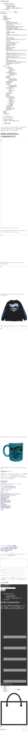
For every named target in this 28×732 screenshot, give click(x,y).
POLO (10, 71)
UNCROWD (4, 504)
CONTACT (6, 113)
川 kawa (8, 40)
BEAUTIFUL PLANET (12, 22)
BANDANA (12, 98)
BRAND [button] (5, 19)
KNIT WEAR (9, 81)
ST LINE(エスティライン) (12, 56)
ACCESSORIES (10, 96)
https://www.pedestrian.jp (10, 486)
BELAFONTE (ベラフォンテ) (8, 495)
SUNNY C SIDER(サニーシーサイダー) (16, 57)
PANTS (8, 84)
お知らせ (7, 127)
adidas (7, 21)
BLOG (5, 112)
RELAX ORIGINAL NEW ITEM (8, 548)
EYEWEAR (9, 93)
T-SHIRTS (8, 67)
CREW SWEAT (13, 78)
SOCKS (11, 102)
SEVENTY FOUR (5, 496)
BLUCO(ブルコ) (10, 25)
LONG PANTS (12, 85)
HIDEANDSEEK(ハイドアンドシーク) (16, 39)
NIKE (7, 46)
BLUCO (3, 503)
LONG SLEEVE (13, 73)
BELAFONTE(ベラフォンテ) (13, 23)
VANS (7, 64)
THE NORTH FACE (11, 60)
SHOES (8, 95)
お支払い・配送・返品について (14, 8)
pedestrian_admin (5, 130)
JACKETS (8, 82)
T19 (7, 59)
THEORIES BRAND (6, 507)
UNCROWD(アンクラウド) (13, 63)
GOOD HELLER (10, 37)
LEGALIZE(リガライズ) (12, 42)
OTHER (11, 104)
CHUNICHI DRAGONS (12, 28)
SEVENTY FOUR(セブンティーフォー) (16, 54)
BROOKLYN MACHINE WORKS (14, 26)
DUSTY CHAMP (10, 32)
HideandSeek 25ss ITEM (6, 550)
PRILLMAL (9, 48)
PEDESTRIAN (4, 481)
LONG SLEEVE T (10, 72)
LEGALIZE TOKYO (6, 505)
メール (3, 572)
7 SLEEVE (11, 75)
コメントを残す (14, 130)
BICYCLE (8, 109)
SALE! (5, 111)
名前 (2, 570)
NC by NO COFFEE (11, 43)
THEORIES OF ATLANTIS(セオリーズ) (16, 61)
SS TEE (11, 68)
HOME (5, 16)
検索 (16, 12)
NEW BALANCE (10, 45)
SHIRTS (8, 76)
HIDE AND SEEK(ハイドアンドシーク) (10, 493)
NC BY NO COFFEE (6, 500)
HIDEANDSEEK (13, 547)
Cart (4, 691)
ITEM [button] (4, 66)
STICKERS (12, 100)
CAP (10, 89)
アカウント (6, 686)
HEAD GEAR (9, 87)
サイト (2, 575)
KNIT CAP (12, 90)
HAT (10, 91)
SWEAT (8, 77)
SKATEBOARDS (10, 108)
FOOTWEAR (9, 106)
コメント (4, 558)
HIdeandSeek (4, 471)
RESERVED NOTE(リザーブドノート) (16, 53)
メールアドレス (5, 586)
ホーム (2, 127)
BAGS (7, 94)
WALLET (11, 103)
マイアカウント (7, 116)
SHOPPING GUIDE (8, 3)
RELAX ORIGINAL (5, 501)
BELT (10, 99)
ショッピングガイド (8, 117)
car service (5, 547)
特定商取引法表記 (11, 6)
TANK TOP (12, 69)
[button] (4, 13)
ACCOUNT (6, 9)
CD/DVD (8, 107)
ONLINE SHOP (7, 18)
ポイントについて (11, 5)
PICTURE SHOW (10, 47)
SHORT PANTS (13, 86)
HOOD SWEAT (13, 80)
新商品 (14, 545)
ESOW (8, 33)
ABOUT (5, 17)
